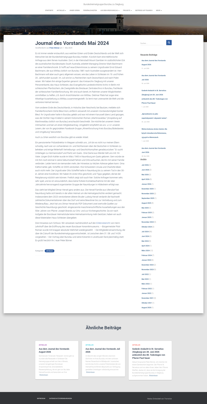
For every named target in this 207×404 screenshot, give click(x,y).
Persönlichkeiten (90, 10)
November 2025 (148, 194)
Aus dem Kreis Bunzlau (109, 10)
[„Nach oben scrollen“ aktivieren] (202, 399)
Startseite (49, 10)
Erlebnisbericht (103, 222)
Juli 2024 (145, 232)
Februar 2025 (147, 212)
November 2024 (148, 222)
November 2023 (148, 269)
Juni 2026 (145, 170)
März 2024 (146, 250)
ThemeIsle (168, 399)
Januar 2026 (146, 184)
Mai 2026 (145, 175)
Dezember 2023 (148, 265)
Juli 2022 (145, 274)
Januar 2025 (146, 217)
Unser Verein (75, 10)
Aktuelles (61, 10)
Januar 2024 (146, 260)
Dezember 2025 (148, 189)
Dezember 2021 (148, 298)
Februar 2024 (147, 255)
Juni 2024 (145, 236)
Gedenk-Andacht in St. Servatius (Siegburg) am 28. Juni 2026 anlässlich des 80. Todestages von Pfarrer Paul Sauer (148, 353)
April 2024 (145, 246)
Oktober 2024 (147, 227)
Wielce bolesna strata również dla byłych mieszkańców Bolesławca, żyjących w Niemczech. (154, 133)
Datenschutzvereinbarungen (60, 398)
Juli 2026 (145, 165)
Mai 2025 (145, 208)
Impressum (41, 398)
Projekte (127, 10)
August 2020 (146, 307)
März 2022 (146, 284)
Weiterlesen (43, 375)
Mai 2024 (145, 241)
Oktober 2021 (147, 303)
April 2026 (145, 179)
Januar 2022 (146, 293)
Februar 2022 (147, 289)
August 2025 (146, 203)
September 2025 (148, 198)
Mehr (158, 10)
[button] (65, 10)
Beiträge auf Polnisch (143, 10)
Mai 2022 (145, 279)
